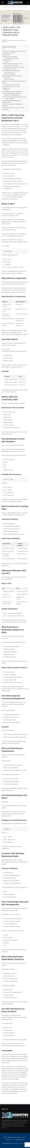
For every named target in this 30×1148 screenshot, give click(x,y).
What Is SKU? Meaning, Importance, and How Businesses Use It (13, 52)
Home (3, 7)
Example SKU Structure (10, 69)
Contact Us (9, 1139)
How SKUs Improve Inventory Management (11, 87)
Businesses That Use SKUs (11, 65)
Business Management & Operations (13, 7)
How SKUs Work (7, 60)
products (21, 155)
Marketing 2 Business (22, 1143)
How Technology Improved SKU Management (11, 101)
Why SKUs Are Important (9, 56)
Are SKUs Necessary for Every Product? (13, 107)
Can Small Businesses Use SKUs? (11, 93)
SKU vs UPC (7, 77)
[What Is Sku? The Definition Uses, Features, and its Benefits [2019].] (15, 17)
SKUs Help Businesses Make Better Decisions (12, 105)
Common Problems (9, 98)
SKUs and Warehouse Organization (12, 91)
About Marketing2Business (11, 1137)
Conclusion (5, 109)
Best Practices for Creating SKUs (11, 70)
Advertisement (19, 1139)
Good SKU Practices (9, 72)
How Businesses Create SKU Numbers (13, 67)
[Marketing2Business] (15, 2)
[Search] (27, 2)
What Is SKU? (6, 54)
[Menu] (3, 2)
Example (6, 61)
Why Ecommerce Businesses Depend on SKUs (14, 82)
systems (4, 197)
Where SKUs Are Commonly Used (12, 63)
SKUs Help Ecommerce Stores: (12, 84)
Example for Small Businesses (12, 95)
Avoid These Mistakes (10, 74)
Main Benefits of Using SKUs (11, 58)
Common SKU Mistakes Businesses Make (14, 97)
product (22, 126)
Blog (23, 1137)
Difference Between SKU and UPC (12, 76)
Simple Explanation (9, 79)
